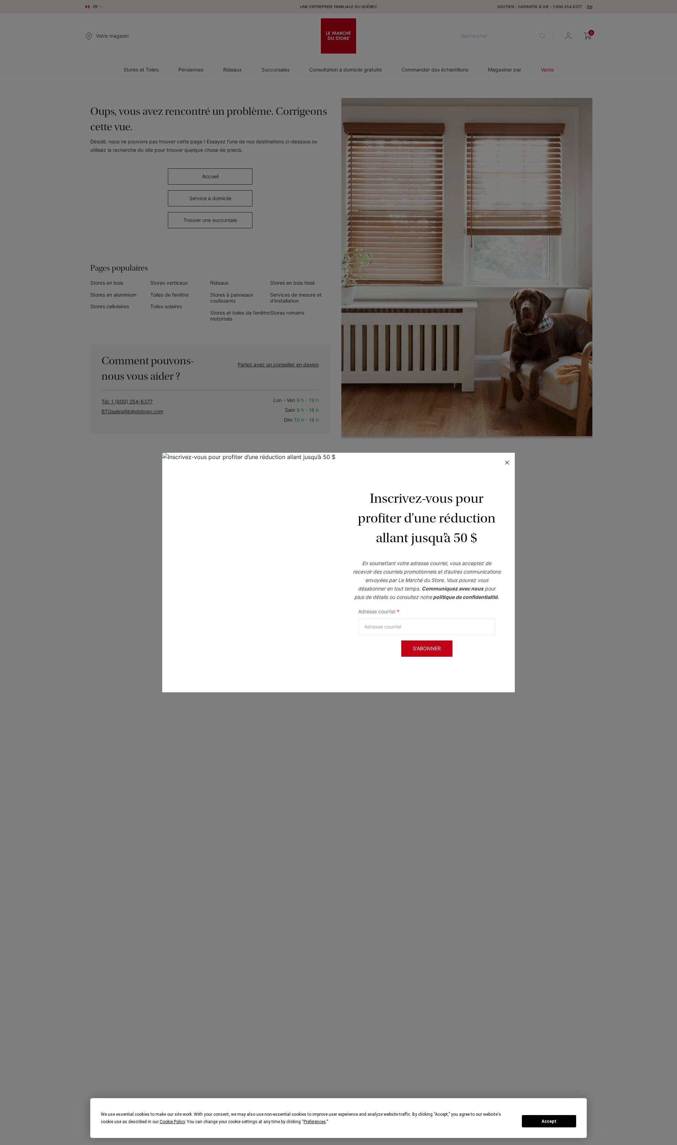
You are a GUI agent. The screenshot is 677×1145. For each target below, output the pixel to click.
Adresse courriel (379, 611)
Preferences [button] (315, 1121)
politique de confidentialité (465, 597)
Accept (549, 1121)
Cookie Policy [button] (172, 1121)
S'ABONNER (427, 648)
